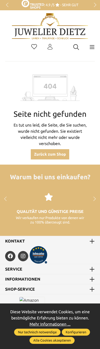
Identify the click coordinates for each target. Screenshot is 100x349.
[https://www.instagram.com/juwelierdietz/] (23, 256)
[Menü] (92, 47)
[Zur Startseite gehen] (50, 30)
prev (7, 5)
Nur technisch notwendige (37, 332)
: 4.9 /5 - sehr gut (61, 5)
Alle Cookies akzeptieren (52, 340)
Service (13, 269)
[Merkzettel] (34, 47)
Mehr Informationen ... (50, 324)
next (93, 5)
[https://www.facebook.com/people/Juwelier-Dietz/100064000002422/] (10, 256)
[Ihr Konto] (50, 47)
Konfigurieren (76, 332)
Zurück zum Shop (50, 154)
